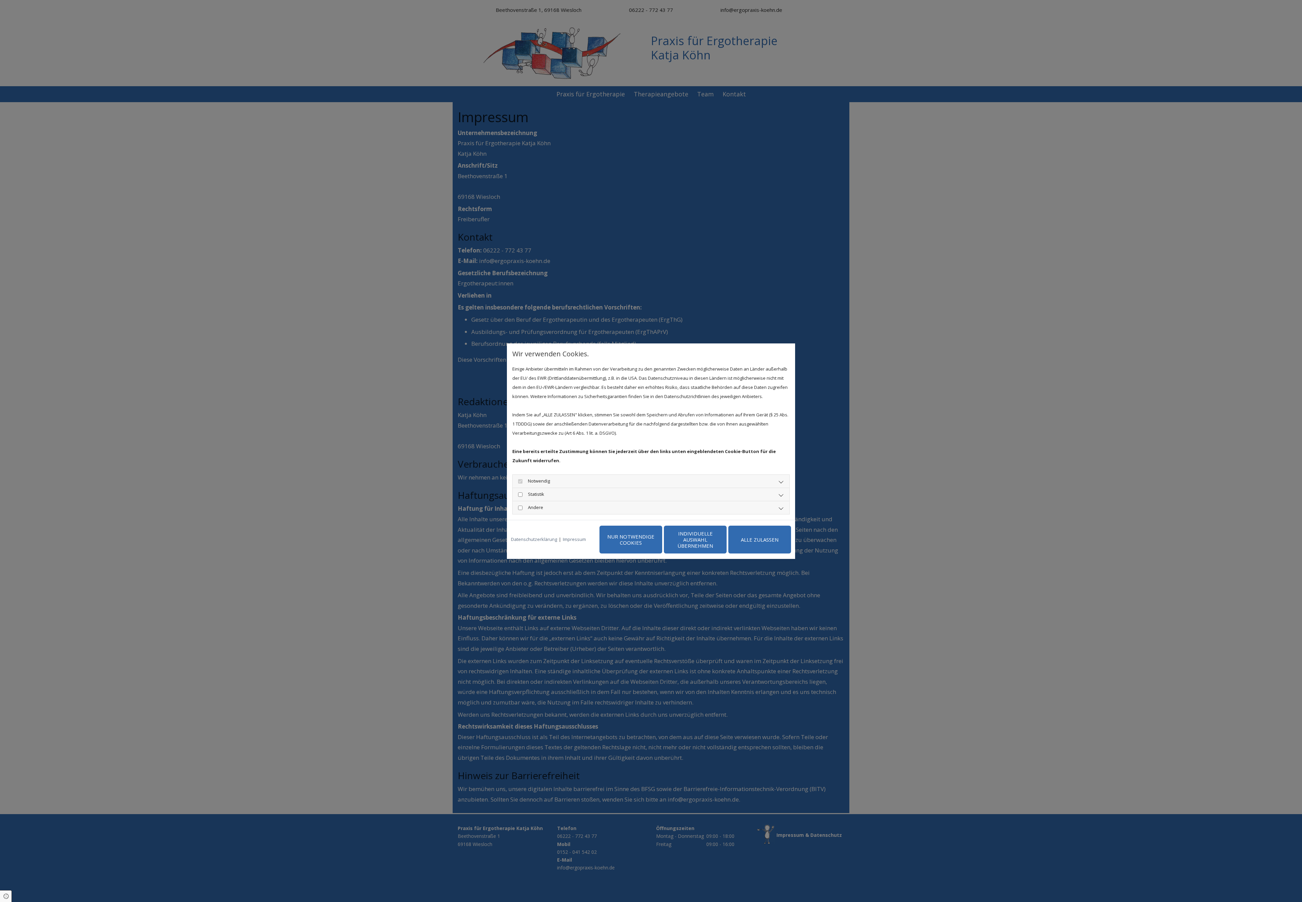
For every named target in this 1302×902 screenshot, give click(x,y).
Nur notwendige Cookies (630, 539)
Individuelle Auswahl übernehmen (695, 539)
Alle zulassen (759, 539)
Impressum (574, 539)
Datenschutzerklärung (534, 539)
